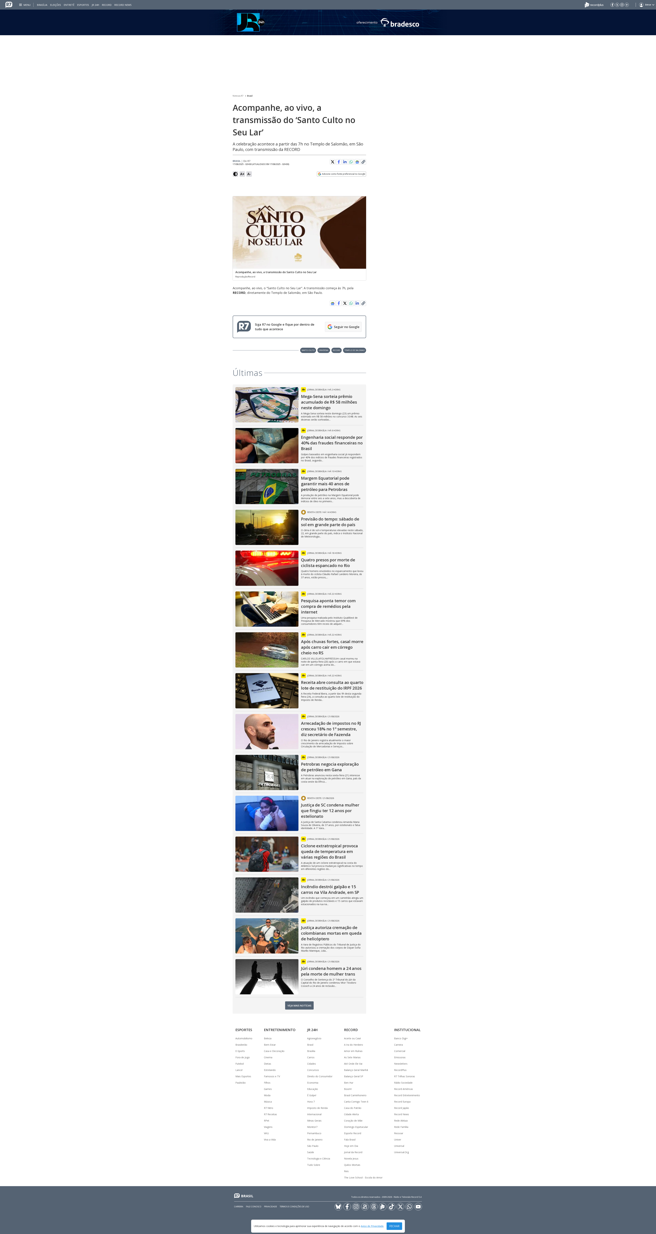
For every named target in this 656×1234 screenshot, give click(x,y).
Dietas (267, 1063)
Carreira (398, 1044)
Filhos (267, 1082)
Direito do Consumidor (319, 1076)
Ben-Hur (348, 1082)
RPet (266, 1120)
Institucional (407, 1030)
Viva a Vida (270, 1139)
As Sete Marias (352, 1057)
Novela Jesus (351, 1158)
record (336, 350)
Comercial (399, 1051)
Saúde (310, 1152)
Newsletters (400, 1063)
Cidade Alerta (351, 1114)
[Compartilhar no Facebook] (339, 162)
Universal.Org (401, 1152)
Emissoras (400, 1057)
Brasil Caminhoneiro (355, 1095)
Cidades (311, 1063)
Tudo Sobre (313, 1164)
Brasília (42, 4)
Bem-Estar (270, 1044)
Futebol (239, 1063)
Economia (312, 1082)
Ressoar (398, 1133)
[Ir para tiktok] (391, 1206)
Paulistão (240, 1082)
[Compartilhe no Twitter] (332, 162)
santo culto (308, 350)
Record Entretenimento (407, 1095)
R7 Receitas (270, 1114)
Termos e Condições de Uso (294, 1206)
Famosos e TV (272, 1076)
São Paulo (312, 1146)
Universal (399, 1146)
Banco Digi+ (401, 1038)
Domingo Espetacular (356, 1127)
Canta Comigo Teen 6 (356, 1101)
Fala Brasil (350, 1139)
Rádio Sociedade (403, 1082)
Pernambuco (314, 1133)
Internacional (314, 1114)
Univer (397, 1139)
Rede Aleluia (401, 1120)
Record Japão (401, 1108)
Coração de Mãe (353, 1120)
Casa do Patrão (352, 1108)
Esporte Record (352, 1133)
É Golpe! (311, 1095)
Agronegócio (314, 1038)
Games (268, 1089)
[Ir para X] (617, 5)
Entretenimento (280, 1030)
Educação (312, 1089)
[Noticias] (328, 22)
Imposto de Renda (317, 1108)
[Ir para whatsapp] (409, 1206)
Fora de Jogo (242, 1057)
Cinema (268, 1057)
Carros (311, 1057)
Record (107, 4)
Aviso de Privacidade (372, 1226)
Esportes (83, 4)
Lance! (239, 1070)
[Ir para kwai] (365, 1206)
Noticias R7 (238, 95)
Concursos (313, 1070)
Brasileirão (241, 1044)
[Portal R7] (8, 4)
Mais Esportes (243, 1076)
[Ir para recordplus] (382, 1206)
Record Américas (403, 1089)
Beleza (267, 1038)
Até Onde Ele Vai (353, 1063)
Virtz (266, 1133)
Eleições (55, 4)
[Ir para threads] (374, 1206)
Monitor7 (312, 1127)
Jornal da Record (353, 1152)
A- (249, 174)
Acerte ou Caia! (352, 1038)
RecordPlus (400, 1070)
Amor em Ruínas (353, 1051)
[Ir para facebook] (612, 5)
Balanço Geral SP (353, 1076)
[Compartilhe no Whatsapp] (351, 162)
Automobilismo (243, 1038)
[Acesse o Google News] (357, 162)
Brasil (249, 95)
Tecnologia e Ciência (318, 1158)
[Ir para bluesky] (338, 1206)
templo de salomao (354, 350)
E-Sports (240, 1051)
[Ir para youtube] (418, 1206)
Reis (346, 1171)
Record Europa (402, 1101)
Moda (267, 1095)
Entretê (69, 4)
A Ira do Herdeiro (353, 1044)
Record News (123, 4)
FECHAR (394, 1226)
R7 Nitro (268, 1108)
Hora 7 (311, 1101)
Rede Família (401, 1127)
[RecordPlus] (594, 4)
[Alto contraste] (235, 174)
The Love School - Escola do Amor (363, 1177)
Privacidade (270, 1206)
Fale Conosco (253, 1206)
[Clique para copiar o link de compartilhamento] (363, 162)
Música (268, 1101)
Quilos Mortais (352, 1164)
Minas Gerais (314, 1120)
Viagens (268, 1127)
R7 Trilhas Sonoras (404, 1076)
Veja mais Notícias (299, 1005)
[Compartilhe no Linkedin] (345, 162)
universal (324, 350)
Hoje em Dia (351, 1146)
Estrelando (270, 1070)
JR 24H (95, 4)
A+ (242, 174)
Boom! (348, 1089)
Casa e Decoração (274, 1051)
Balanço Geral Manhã (356, 1070)
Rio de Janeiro (315, 1139)
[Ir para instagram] (622, 5)
